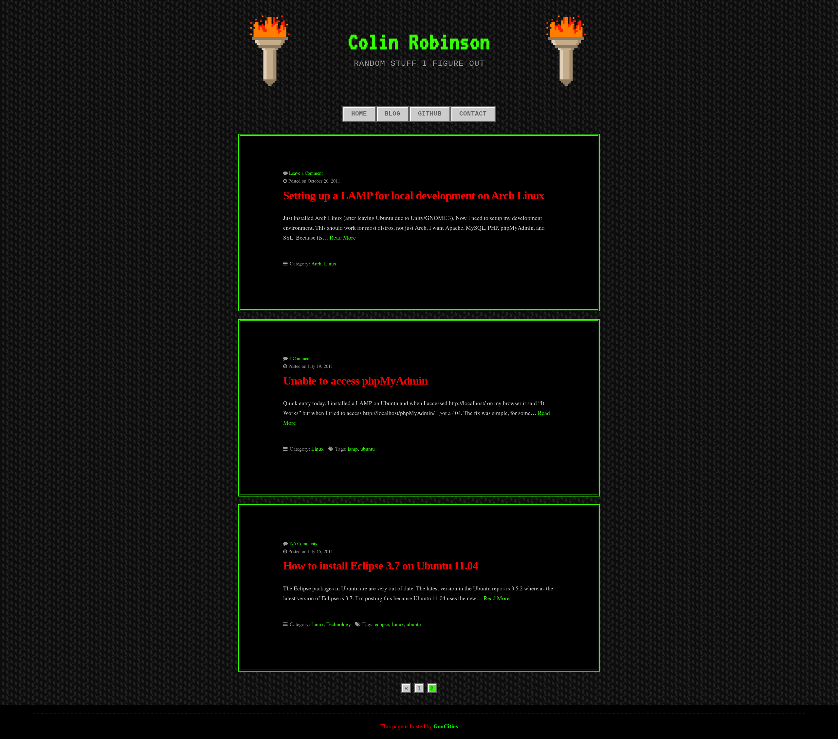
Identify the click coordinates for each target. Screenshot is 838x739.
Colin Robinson (419, 41)
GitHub (430, 113)
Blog (392, 113)
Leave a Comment (306, 173)
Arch (316, 263)
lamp (353, 448)
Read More (343, 237)
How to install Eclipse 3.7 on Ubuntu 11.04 (380, 565)
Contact (473, 113)
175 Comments (303, 543)
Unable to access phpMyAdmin (355, 380)
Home (359, 113)
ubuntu (367, 448)
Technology (338, 624)
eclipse (382, 624)
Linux (330, 263)
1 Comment (300, 358)
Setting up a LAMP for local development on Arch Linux (413, 195)
